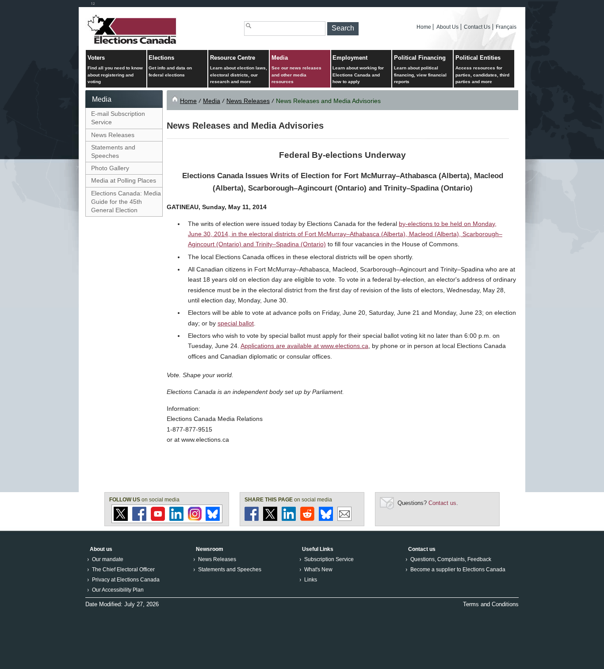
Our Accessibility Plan (118, 590)
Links (310, 579)
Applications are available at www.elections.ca (304, 345)
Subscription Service (329, 559)
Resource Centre (238, 69)
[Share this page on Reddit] (307, 519)
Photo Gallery (110, 168)
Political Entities (482, 69)
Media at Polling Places (123, 180)
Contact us (442, 503)
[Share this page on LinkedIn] (289, 519)
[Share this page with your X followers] (270, 519)
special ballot (236, 323)
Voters (115, 69)
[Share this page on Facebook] (252, 519)
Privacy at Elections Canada (126, 579)
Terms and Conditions (491, 604)
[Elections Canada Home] (132, 43)
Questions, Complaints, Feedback (450, 559)
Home (424, 27)
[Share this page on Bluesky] (326, 519)
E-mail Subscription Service (118, 118)
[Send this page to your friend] (344, 519)
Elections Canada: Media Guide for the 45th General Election (126, 202)
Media (296, 69)
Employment (358, 69)
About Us (447, 27)
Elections (170, 65)
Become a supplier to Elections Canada (457, 569)
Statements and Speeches (113, 151)
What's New (318, 569)
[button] (343, 28)
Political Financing (420, 69)
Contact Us (477, 27)
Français (506, 27)
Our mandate (107, 559)
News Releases (112, 134)
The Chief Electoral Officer (123, 569)
